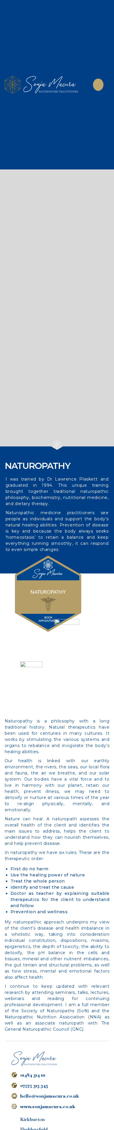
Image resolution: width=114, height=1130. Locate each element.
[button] (98, 85)
